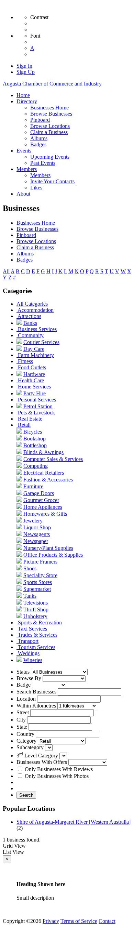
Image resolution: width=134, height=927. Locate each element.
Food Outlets (32, 367)
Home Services (34, 386)
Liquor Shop (37, 527)
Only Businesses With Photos (57, 776)
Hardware (34, 374)
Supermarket (37, 589)
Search (26, 795)
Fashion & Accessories (48, 479)
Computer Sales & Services (53, 459)
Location (26, 699)
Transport (28, 641)
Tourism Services (36, 647)
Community (31, 335)
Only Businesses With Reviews (59, 769)
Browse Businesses (37, 229)
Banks (30, 323)
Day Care (33, 349)
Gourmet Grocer (41, 500)
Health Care (31, 380)
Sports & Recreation (40, 622)
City (21, 720)
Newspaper (35, 541)
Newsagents (36, 534)
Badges (24, 260)
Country (25, 734)
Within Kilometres (36, 706)
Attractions (29, 316)
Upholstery (35, 616)
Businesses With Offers (41, 762)
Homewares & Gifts (45, 514)
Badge (23, 685)
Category (26, 741)
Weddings (29, 653)
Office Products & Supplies (53, 555)
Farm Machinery (36, 355)
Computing (35, 466)
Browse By (28, 678)
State (21, 727)
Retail (24, 425)
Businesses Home (35, 223)
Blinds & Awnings (43, 452)
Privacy (51, 921)
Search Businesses (36, 691)
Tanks (29, 596)
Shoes (29, 568)
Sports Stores (37, 582)
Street (22, 712)
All (6, 271)
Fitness (25, 361)
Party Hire (34, 393)
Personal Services (37, 399)
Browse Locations (36, 241)
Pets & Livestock (36, 412)
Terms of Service (78, 921)
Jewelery (33, 521)
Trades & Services (37, 635)
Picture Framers (40, 562)
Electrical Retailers (43, 473)
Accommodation (36, 310)
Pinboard (26, 235)
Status (23, 672)
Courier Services (41, 342)
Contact (107, 921)
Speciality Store (40, 575)
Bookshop (34, 438)
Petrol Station (38, 406)
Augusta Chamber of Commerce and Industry (52, 84)
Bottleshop (35, 445)
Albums (25, 253)
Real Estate (30, 419)
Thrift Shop (35, 609)
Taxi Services (32, 629)
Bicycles (32, 432)
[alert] (67, 884)
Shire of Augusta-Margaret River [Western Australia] (73, 822)
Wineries (32, 660)
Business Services (37, 329)
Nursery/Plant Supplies (48, 548)
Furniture (33, 486)
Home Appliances (42, 507)
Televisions (35, 603)
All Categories (32, 304)
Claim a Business (35, 247)
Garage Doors (38, 493)
